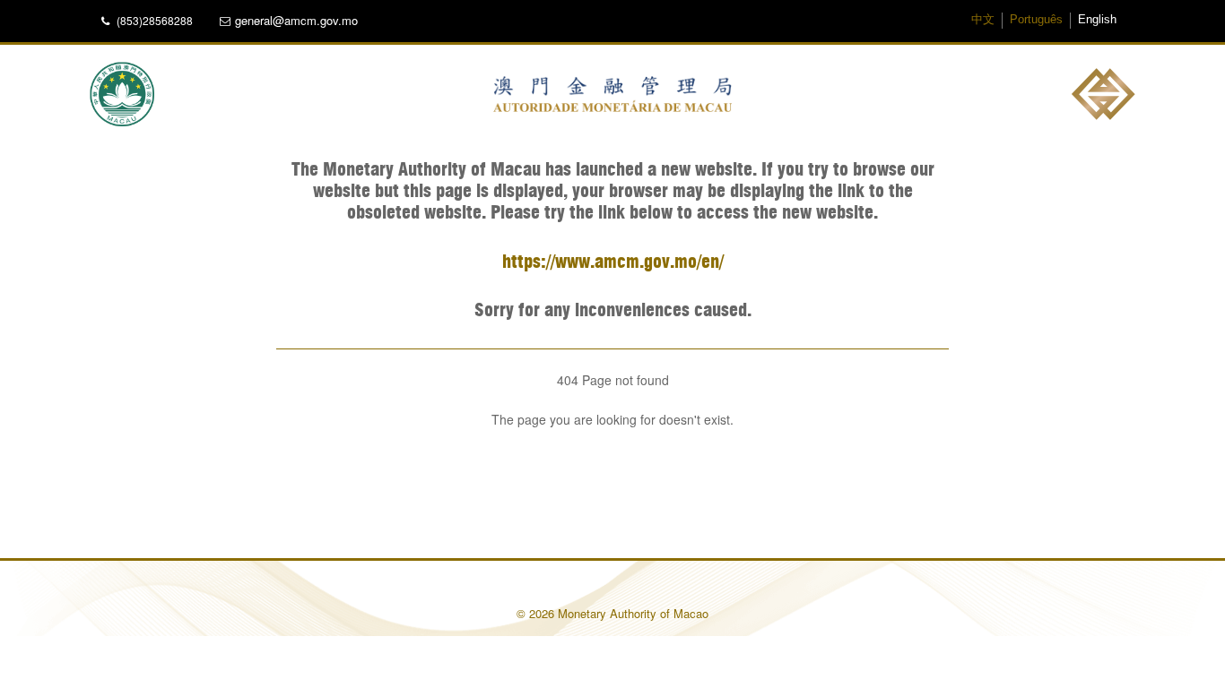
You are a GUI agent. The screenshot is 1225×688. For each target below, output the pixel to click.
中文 (983, 19)
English (1097, 19)
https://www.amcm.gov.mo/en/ (613, 262)
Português (1036, 19)
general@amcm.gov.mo (296, 21)
